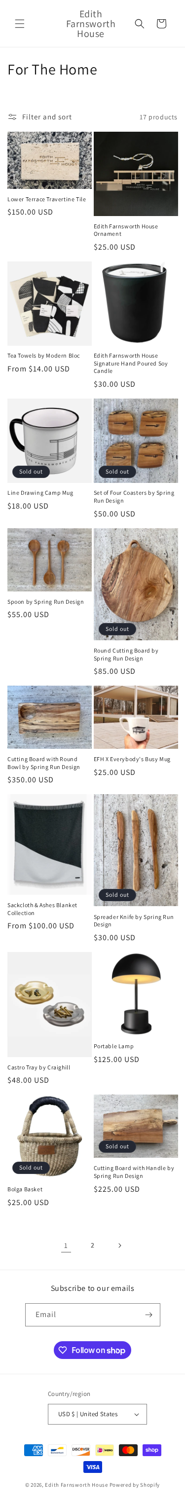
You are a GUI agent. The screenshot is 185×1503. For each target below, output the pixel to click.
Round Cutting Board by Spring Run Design (126, 654)
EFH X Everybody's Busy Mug (132, 759)
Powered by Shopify (135, 1484)
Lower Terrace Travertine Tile (46, 199)
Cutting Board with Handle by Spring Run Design (134, 1171)
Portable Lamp (114, 1046)
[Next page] (119, 1245)
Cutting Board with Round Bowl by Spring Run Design (43, 762)
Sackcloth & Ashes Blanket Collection (42, 908)
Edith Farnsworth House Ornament (126, 230)
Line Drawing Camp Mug (40, 492)
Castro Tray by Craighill (38, 1067)
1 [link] (66, 1245)
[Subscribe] (149, 1314)
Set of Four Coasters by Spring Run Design (134, 496)
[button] (20, 24)
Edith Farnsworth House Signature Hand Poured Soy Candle (131, 363)
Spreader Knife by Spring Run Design (134, 920)
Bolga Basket (24, 1189)
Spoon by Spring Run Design (45, 601)
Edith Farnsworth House (76, 1484)
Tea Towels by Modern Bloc (43, 355)
